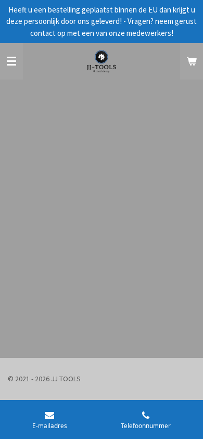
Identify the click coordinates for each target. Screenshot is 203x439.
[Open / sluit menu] (11, 61)
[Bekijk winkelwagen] (191, 61)
